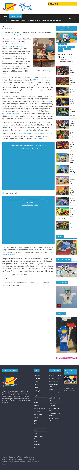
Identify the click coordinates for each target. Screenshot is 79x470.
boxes (4, 395)
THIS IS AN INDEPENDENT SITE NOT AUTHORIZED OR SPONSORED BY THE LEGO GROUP (32, 20)
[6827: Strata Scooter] (62, 88)
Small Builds (71, 46)
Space (35, 421)
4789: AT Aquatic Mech (72, 226)
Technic (36, 427)
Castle (35, 396)
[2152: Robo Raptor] (62, 67)
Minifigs (51, 390)
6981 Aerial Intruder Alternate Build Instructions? (29, 146)
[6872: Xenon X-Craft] (62, 98)
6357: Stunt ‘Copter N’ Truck (72, 170)
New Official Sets (54, 381)
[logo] (9, 375)
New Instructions (54, 378)
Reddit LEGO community (34, 134)
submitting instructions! (18, 35)
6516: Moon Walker (72, 123)
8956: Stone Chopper (72, 135)
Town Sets (67, 49)
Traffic (60, 51)
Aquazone (37, 378)
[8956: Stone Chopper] (62, 131)
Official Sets (62, 46)
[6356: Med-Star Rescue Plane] (62, 154)
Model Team (38, 414)
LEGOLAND (37, 411)
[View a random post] (74, 18)
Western (36, 441)
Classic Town (62, 44)
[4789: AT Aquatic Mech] (62, 222)
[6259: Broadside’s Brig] (62, 177)
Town (60, 49)
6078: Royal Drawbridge (72, 191)
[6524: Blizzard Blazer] (66, 33)
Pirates (36, 418)
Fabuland (36, 402)
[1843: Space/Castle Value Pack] (62, 142)
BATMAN (37, 381)
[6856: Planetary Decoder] (62, 108)
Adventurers (37, 375)
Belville (36, 388)
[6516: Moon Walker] (62, 121)
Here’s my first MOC (14, 114)
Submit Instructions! (55, 375)
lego (36, 148)
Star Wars (37, 424)
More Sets (37, 444)
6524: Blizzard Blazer (65, 55)
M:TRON (9, 46)
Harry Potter (37, 405)
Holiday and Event (39, 408)
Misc (35, 447)
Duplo (35, 399)
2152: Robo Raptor (72, 70)
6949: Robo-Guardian (72, 81)
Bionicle (36, 385)
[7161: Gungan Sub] (62, 198)
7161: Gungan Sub (72, 200)
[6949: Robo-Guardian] (62, 78)
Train (35, 430)
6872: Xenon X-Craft (72, 101)
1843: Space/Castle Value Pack (72, 146)
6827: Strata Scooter (72, 91)
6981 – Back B (38, 139)
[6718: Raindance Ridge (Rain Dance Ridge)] (62, 208)
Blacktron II (20, 46)
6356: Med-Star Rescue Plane (72, 158)
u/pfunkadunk (27, 148)
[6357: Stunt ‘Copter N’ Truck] (62, 166)
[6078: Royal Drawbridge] (62, 187)
